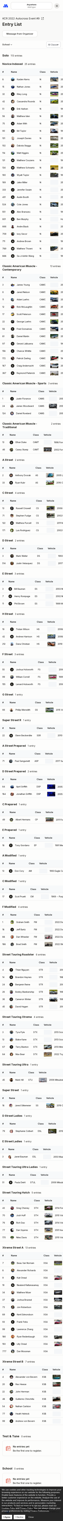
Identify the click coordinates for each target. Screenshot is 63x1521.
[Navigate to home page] (6, 6)
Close (31, 1517)
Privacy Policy (26, 1508)
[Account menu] (56, 6)
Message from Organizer (19, 33)
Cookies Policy (8, 1508)
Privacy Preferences (39, 1511)
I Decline (19, 1517)
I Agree (7, 1517)
